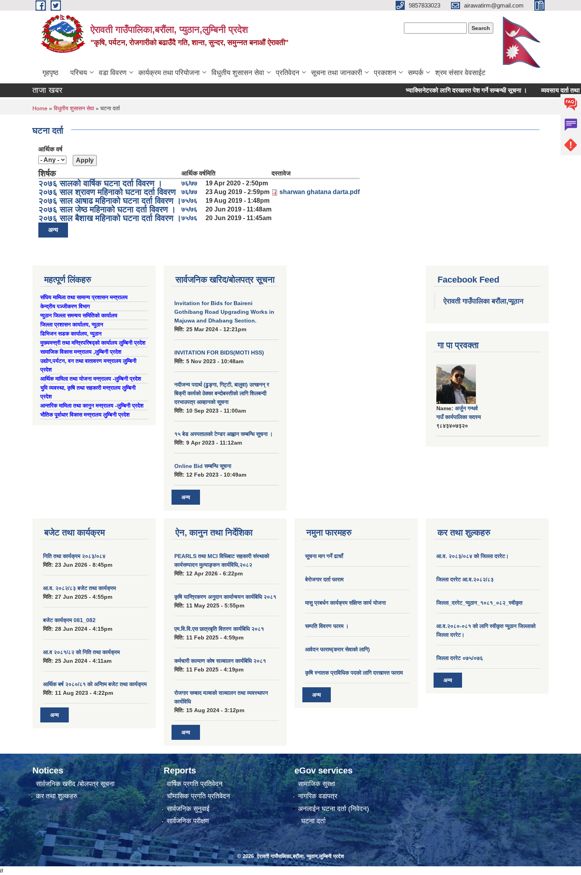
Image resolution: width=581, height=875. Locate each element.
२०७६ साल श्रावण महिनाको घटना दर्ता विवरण (107, 191)
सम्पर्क (415, 73)
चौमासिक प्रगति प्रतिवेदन (198, 796)
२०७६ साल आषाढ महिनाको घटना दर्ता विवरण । (109, 200)
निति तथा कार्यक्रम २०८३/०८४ (74, 556)
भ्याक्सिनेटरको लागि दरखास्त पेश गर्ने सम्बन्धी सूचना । (453, 90)
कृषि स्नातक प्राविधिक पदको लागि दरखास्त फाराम (354, 672)
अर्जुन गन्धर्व (466, 408)
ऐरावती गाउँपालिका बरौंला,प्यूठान (483, 301)
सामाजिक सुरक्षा (316, 784)
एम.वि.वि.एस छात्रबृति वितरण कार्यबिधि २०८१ (219, 629)
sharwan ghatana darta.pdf (319, 192)
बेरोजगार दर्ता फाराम (324, 579)
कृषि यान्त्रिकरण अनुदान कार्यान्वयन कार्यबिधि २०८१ (225, 597)
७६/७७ (189, 183)
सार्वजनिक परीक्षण (188, 821)
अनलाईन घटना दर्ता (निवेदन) (333, 809)
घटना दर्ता (313, 821)
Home (39, 108)
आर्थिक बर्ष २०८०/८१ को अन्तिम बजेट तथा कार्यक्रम (95, 684)
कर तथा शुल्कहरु (56, 796)
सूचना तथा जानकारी (336, 73)
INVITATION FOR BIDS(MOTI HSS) (219, 352)
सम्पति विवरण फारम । (327, 626)
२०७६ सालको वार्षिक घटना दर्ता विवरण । (100, 183)
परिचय (78, 73)
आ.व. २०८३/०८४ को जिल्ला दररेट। (472, 556)
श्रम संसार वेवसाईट (460, 73)
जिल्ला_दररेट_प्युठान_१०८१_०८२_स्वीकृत (479, 603)
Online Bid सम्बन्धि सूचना (202, 466)
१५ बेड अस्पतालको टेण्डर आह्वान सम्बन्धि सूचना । (223, 434)
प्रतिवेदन (287, 73)
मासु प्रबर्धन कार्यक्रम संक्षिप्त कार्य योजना (345, 603)
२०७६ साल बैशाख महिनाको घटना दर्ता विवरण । (109, 218)
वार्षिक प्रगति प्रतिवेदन (195, 784)
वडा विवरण (112, 73)
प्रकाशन (385, 73)
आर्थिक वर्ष (50, 149)
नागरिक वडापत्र (317, 796)
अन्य (53, 229)
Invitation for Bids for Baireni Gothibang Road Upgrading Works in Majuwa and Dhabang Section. (224, 312)
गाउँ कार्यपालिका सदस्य (458, 417)
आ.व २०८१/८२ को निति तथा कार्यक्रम (81, 652)
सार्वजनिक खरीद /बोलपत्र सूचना (75, 784)
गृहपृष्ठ (50, 73)
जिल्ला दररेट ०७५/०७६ (459, 658)
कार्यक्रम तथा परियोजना (169, 73)
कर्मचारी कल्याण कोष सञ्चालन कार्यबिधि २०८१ (220, 661)
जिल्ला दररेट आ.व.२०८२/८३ (465, 579)
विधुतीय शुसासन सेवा (237, 73)
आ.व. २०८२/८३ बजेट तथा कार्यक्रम (79, 588)
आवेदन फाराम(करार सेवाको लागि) (337, 649)
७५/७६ (189, 200)
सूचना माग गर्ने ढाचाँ (324, 556)
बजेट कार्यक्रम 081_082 (69, 620)
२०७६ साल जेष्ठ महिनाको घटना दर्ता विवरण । (107, 209)
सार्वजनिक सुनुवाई (188, 809)
